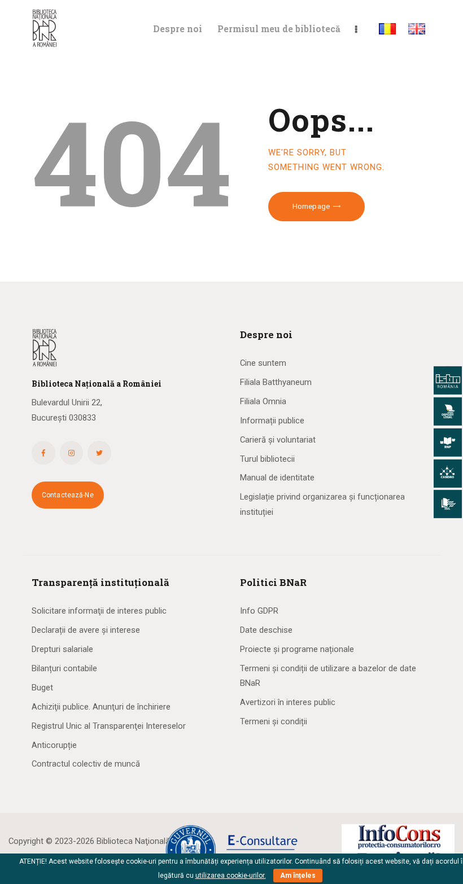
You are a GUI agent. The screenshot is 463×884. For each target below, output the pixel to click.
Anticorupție (54, 745)
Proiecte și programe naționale (297, 649)
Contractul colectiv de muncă (86, 764)
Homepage (311, 206)
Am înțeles (298, 875)
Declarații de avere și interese (86, 630)
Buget (42, 687)
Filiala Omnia (263, 401)
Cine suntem (263, 363)
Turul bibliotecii (267, 459)
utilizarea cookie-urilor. (230, 875)
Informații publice (272, 420)
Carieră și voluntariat (278, 440)
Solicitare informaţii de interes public (99, 611)
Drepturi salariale (62, 649)
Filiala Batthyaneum (276, 382)
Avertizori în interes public (287, 702)
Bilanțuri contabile (64, 668)
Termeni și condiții (273, 721)
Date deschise (266, 630)
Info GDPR (259, 611)
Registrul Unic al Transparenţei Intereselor (109, 726)
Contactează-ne (68, 495)
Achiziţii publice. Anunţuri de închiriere (101, 707)
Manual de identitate (277, 477)
